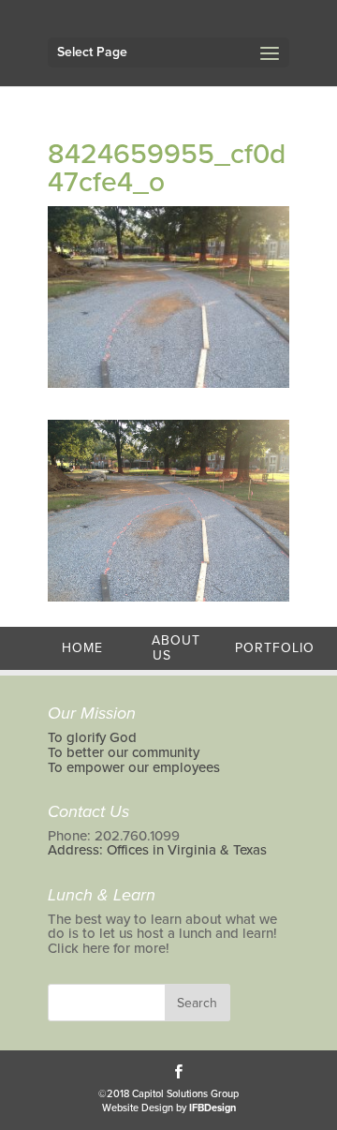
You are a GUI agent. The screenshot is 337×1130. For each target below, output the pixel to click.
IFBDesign (212, 1108)
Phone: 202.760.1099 (114, 835)
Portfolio (275, 648)
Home (82, 648)
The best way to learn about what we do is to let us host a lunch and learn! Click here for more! (162, 934)
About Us (176, 647)
